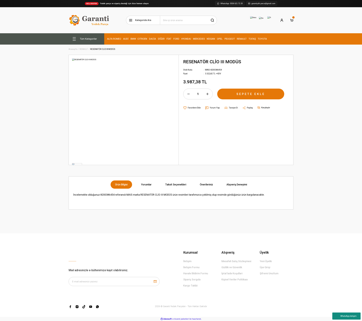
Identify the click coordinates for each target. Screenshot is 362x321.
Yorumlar (146, 184)
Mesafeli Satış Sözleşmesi (236, 261)
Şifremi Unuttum (269, 273)
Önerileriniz (206, 184)
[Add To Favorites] (192, 108)
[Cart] (291, 20)
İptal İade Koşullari (232, 273)
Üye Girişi (265, 267)
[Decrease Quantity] (188, 94)
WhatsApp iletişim (348, 316)
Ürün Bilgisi (121, 184)
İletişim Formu (191, 267)
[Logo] (90, 20)
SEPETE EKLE (250, 94)
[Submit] (155, 281)
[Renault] (253, 20)
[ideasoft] (166, 319)
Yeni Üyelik (266, 261)
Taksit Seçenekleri (175, 184)
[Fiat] (269, 20)
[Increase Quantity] (207, 94)
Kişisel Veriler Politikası (234, 279)
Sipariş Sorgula (192, 279)
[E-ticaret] (180, 319)
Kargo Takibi (190, 285)
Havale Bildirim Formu (195, 273)
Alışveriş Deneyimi (237, 184)
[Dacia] (261, 20)
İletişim (187, 261)
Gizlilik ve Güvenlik (231, 267)
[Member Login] (282, 20)
